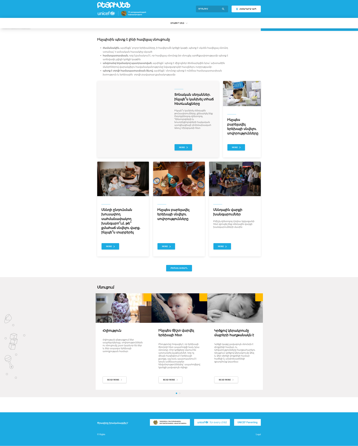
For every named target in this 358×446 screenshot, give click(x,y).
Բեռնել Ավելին (179, 268)
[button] (176, 393)
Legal (258, 434)
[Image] (170, 422)
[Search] (223, 9)
